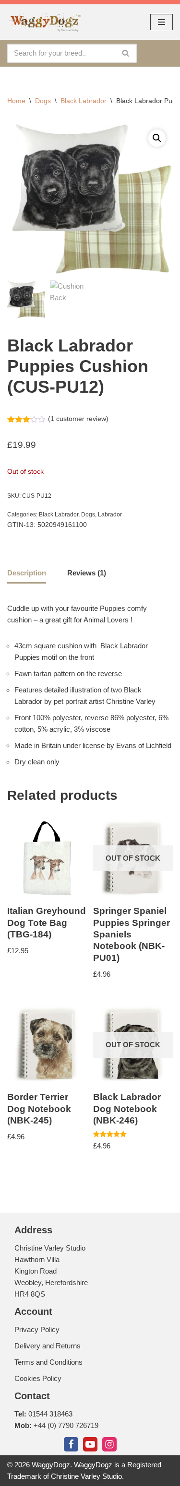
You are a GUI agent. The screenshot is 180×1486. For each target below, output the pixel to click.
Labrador (110, 514)
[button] (157, 138)
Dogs (43, 101)
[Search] (126, 53)
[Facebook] (71, 1444)
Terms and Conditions (48, 1362)
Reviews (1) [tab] (86, 573)
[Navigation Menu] (161, 22)
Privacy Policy (37, 1329)
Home (16, 101)
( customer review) (78, 418)
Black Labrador (83, 101)
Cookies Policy (37, 1378)
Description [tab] (26, 573)
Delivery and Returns (47, 1346)
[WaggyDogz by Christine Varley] (44, 22)
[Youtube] (90, 1444)
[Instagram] (109, 1444)
